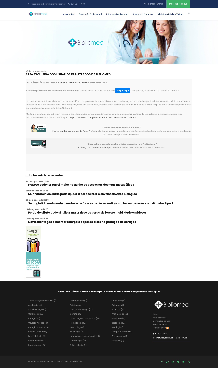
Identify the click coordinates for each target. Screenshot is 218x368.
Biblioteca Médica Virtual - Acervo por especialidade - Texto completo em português (109, 291)
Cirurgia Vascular (38, 327)
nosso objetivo (160, 324)
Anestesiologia (37, 309)
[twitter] (183, 361)
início (155, 314)
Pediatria (118, 309)
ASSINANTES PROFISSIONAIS (72, 82)
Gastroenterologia (81, 309)
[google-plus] (167, 361)
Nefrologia (77, 331)
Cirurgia (34, 318)
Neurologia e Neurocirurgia (85, 336)
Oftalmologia (78, 345)
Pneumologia (120, 313)
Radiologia (118, 322)
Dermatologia (37, 336)
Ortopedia (118, 305)
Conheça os (84, 147)
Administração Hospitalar (42, 300)
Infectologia (77, 327)
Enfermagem (37, 345)
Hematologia (78, 322)
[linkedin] (173, 361)
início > (29, 71)
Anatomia (35, 305)
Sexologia (118, 327)
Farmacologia (78, 300)
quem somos (159, 317)
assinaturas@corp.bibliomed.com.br (48, 4)
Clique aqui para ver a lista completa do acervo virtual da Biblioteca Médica (98, 117)
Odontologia (78, 340)
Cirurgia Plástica (38, 322)
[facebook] (162, 361)
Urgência (118, 340)
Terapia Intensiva (122, 331)
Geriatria (76, 313)
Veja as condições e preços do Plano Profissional (76, 131)
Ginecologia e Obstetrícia (85, 318)
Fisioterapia (77, 305)
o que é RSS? (159, 327)
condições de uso (161, 321)
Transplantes (120, 336)
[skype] (178, 361)
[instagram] (189, 361)
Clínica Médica (37, 331)
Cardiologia (36, 313)
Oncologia (118, 300)
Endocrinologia (37, 340)
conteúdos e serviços (101, 147)
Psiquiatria (118, 318)
